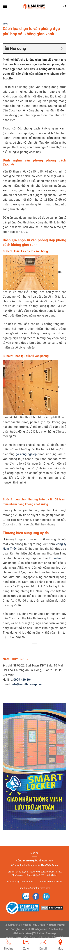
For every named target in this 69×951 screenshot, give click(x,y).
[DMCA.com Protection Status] (51, 907)
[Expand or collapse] (61, 48)
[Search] (64, 6)
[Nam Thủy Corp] (34, 6)
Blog (5, 24)
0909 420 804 (55, 881)
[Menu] (5, 6)
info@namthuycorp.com (38, 888)
